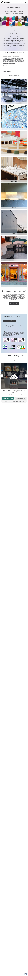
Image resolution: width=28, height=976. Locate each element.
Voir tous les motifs (13, 303)
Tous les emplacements (8, 398)
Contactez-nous (25, 974)
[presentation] (1, 375)
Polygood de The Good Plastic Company (5, 2)
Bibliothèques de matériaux (18, 401)
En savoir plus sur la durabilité (9, 320)
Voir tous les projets (13, 360)
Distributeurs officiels (20, 398)
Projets (5, 401)
